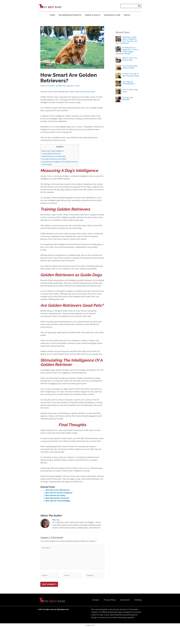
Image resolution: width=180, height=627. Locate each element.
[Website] (94, 576)
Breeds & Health (92, 15)
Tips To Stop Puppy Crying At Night (129, 67)
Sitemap (138, 600)
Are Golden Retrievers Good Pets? (53, 159)
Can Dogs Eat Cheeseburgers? (128, 82)
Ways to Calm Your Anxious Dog (129, 59)
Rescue (127, 15)
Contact (95, 600)
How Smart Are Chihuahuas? (57, 490)
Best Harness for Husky (55, 495)
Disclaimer (125, 600)
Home (52, 15)
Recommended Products (70, 15)
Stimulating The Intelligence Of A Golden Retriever (59, 162)
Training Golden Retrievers (51, 153)
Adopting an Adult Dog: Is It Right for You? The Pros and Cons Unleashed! (126, 40)
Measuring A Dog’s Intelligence (52, 151)
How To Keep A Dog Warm (130, 90)
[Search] (139, 6)
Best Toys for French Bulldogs (57, 501)
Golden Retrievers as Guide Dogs (53, 156)
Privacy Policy (110, 600)
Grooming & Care (112, 15)
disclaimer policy (88, 91)
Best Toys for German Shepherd (58, 493)
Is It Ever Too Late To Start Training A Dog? (130, 75)
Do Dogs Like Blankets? (127, 98)
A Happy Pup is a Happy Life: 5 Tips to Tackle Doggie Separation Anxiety (127, 50)
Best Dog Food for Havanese (57, 498)
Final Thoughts (46, 164)
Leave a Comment (47, 86)
